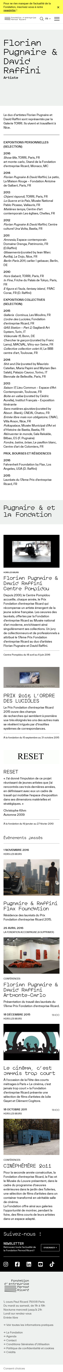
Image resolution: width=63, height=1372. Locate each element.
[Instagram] (6, 1264)
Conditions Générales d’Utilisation (28, 1344)
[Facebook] (17, 1264)
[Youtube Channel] (40, 1264)
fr (46, 18)
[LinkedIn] (29, 1264)
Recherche (42, 19)
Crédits (11, 1352)
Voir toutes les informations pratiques (29, 1324)
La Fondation (14, 1332)
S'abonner (49, 1248)
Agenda (11, 1336)
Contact (11, 1340)
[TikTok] (52, 1264)
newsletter (10, 10)
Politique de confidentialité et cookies (30, 1348)
